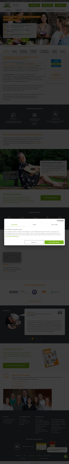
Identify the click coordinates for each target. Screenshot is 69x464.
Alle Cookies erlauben (54, 242)
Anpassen (33, 242)
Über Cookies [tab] (54, 224)
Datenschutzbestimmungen (12, 236)
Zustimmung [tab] (14, 224)
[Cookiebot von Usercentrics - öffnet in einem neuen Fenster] (58, 221)
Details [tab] (34, 224)
